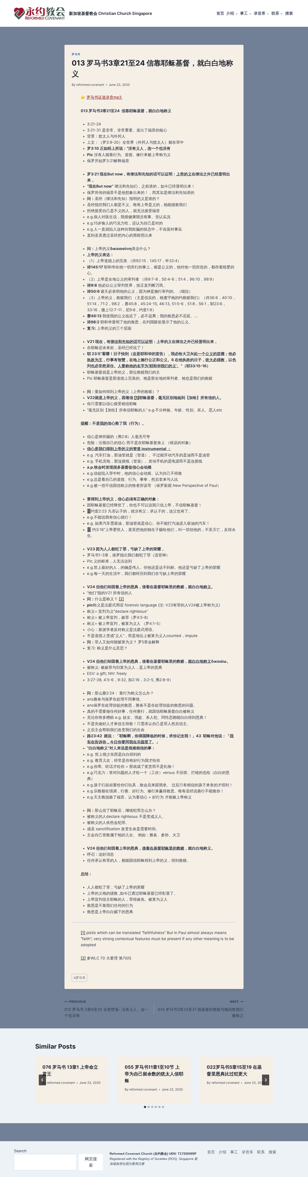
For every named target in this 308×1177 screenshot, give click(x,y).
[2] (121, 599)
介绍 (222, 1152)
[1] (83, 932)
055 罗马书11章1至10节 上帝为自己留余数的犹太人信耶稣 (154, 1073)
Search (20, 1151)
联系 (261, 1152)
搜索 (289, 13)
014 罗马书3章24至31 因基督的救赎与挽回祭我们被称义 (201, 1009)
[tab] (145, 1107)
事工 (234, 1152)
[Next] (265, 1080)
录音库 (247, 1152)
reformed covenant (90, 84)
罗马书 (76, 54)
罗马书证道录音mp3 (105, 97)
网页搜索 (91, 1162)
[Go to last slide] (42, 1080)
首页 (220, 13)
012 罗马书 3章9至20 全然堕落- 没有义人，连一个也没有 (106, 1009)
